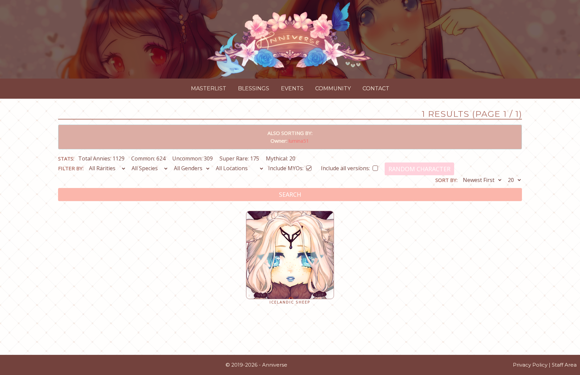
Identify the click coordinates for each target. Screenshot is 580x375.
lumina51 (299, 140)
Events (292, 88)
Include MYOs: (285, 167)
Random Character (419, 169)
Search (290, 194)
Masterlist (208, 88)
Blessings (253, 88)
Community (333, 88)
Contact (375, 88)
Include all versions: (345, 167)
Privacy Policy (530, 365)
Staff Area (564, 365)
